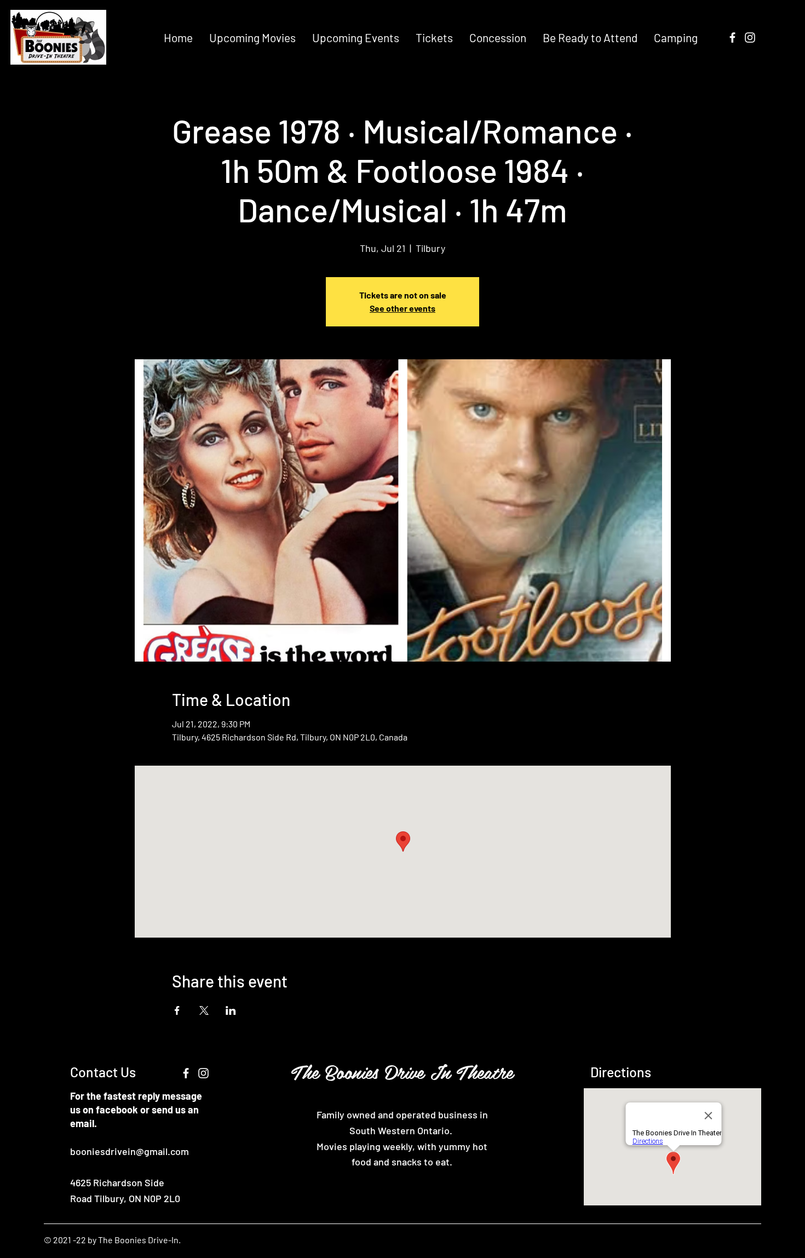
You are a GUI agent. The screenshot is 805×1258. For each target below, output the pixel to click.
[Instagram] (750, 37)
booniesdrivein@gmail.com (129, 1151)
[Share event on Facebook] (177, 1010)
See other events (402, 308)
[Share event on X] (204, 1010)
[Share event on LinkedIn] (231, 1010)
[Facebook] (732, 37)
